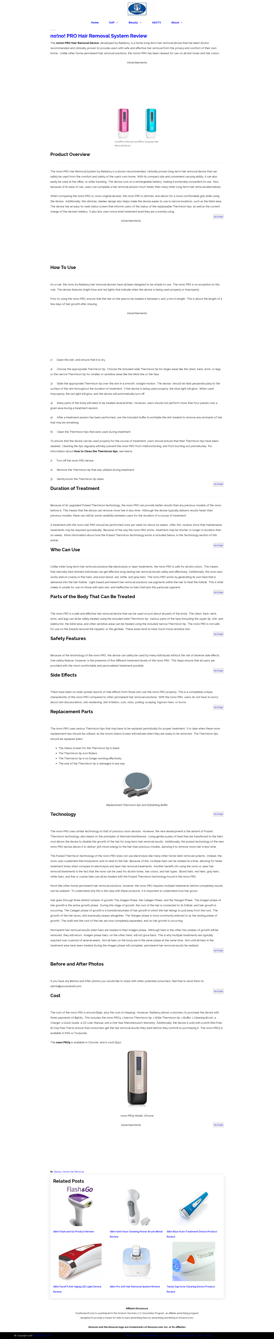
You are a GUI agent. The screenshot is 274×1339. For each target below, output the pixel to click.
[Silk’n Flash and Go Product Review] (80, 1223)
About (175, 22)
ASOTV (156, 22)
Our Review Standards (147, 1335)
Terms (200, 1335)
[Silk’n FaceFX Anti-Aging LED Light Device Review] (80, 1278)
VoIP (111, 22)
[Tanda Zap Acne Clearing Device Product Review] (193, 1278)
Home (95, 22)
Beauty (133, 22)
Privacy (209, 1335)
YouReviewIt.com (42, 1335)
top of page (218, 217)
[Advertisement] (137, 85)
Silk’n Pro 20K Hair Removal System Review (135, 1286)
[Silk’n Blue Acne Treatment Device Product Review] (193, 1223)
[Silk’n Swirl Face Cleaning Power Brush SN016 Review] (137, 1223)
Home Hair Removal (73, 1171)
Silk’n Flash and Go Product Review (73, 1231)
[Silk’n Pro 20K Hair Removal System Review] (137, 1278)
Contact (165, 1335)
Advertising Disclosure (183, 1335)
